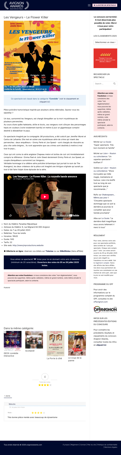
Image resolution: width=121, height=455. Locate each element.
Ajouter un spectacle (106, 5)
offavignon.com (101, 302)
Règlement (75, 445)
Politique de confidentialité (107, 445)
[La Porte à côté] (56, 343)
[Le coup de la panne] (77, 343)
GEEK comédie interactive (11, 354)
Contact (83, 445)
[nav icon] (89, 5)
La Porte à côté (54, 358)
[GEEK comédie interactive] (13, 341)
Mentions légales (111, 447)
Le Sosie (107, 142)
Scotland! (30, 351)
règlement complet (102, 263)
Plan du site (91, 445)
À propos (66, 445)
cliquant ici (101, 345)
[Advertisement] (45, 307)
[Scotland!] (34, 340)
